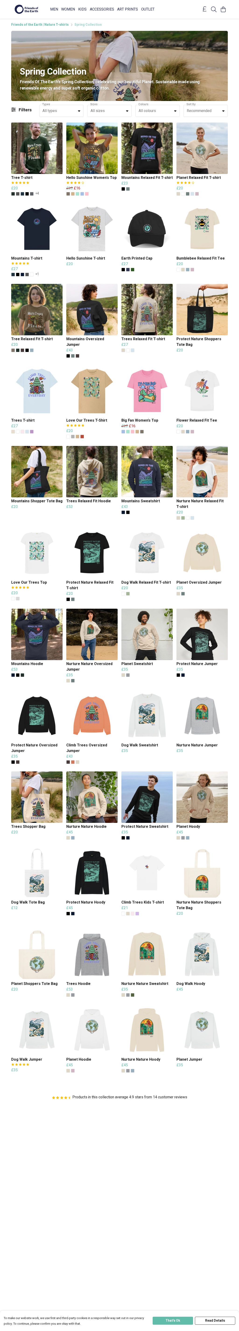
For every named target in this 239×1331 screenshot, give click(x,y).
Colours (143, 104)
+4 (37, 194)
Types (46, 104)
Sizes (94, 104)
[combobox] (61, 111)
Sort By (191, 104)
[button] (79, 111)
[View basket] (223, 9)
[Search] (213, 9)
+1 (37, 274)
